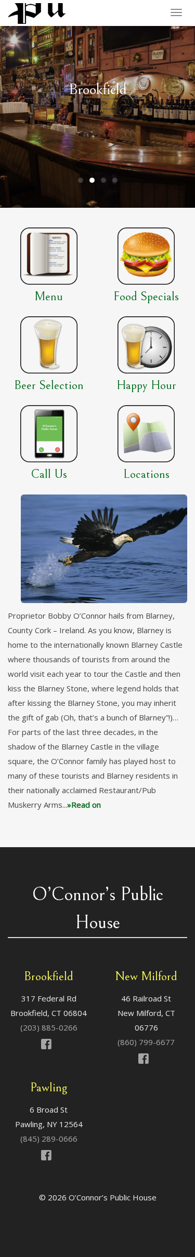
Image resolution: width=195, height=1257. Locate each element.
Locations (146, 474)
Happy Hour (146, 385)
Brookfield (48, 976)
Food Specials (146, 296)
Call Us (49, 474)
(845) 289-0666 (48, 1138)
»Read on (84, 804)
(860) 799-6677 (146, 1042)
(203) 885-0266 (48, 1027)
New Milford (146, 976)
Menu (48, 296)
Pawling (48, 1087)
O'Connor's (38, 13)
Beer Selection (49, 385)
